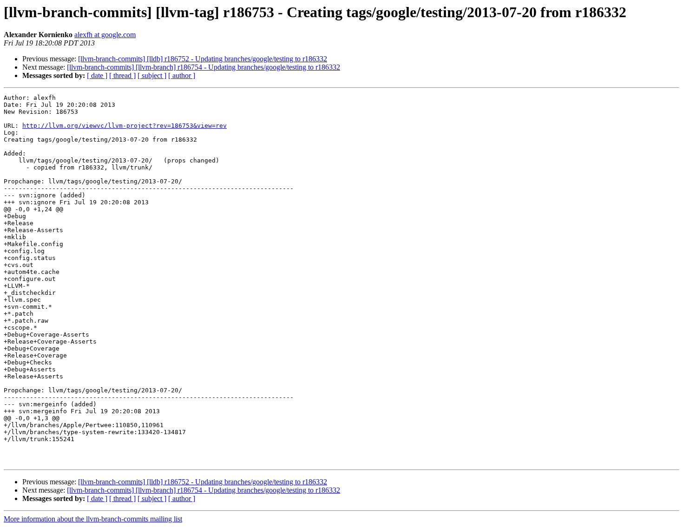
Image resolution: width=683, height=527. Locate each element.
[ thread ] (122, 75)
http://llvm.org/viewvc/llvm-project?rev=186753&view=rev (124, 125)
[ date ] (97, 75)
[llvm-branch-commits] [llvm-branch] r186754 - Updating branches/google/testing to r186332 (203, 67)
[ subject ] (152, 75)
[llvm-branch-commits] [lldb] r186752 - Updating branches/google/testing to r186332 (202, 59)
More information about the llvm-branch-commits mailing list (93, 519)
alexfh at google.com (105, 35)
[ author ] (181, 75)
